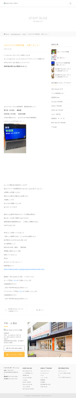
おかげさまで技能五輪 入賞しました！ (64, 64)
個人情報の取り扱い (45, 384)
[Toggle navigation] (70, 3)
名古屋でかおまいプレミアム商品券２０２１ (15, 310)
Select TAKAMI (56, 106)
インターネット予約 (15, 354)
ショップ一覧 (43, 377)
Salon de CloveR (57, 110)
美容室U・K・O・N (57, 118)
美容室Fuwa (55, 97)
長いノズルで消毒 (63, 52)
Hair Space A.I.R (57, 89)
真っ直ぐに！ (40, 310)
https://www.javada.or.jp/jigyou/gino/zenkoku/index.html (24, 269)
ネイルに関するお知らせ (64, 377)
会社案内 (42, 382)
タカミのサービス (45, 371)
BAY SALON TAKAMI (58, 122)
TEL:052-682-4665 (15, 348)
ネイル (42, 375)
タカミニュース (62, 371)
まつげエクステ (44, 373)
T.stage (54, 127)
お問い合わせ (43, 386)
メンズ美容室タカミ (57, 93)
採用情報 (42, 380)
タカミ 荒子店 (56, 114)
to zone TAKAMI (57, 101)
